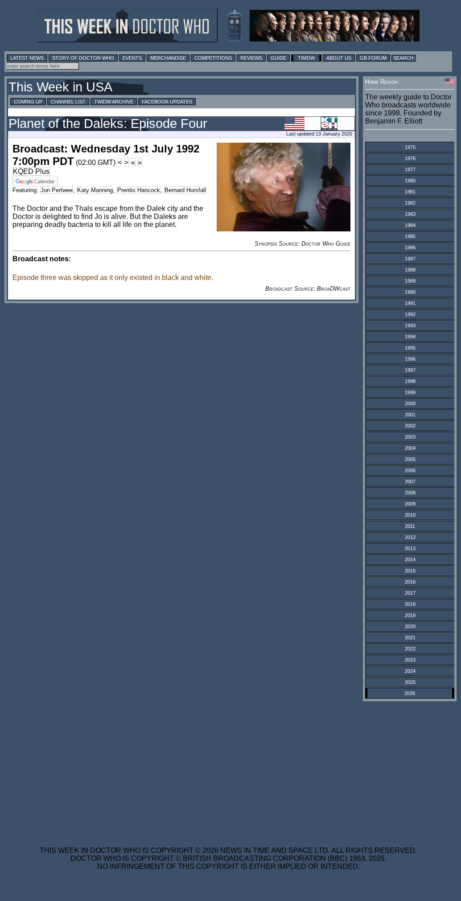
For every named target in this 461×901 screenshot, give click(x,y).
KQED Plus (31, 171)
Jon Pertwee (57, 190)
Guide (278, 58)
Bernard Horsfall (185, 190)
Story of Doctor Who (83, 58)
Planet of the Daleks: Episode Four (107, 123)
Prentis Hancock (138, 190)
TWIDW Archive (113, 101)
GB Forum (373, 58)
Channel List (68, 101)
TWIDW (306, 58)
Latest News (27, 58)
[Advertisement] (228, 768)
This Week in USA (60, 87)
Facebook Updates (167, 101)
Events (132, 58)
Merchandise (168, 58)
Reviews (251, 58)
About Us (338, 58)
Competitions (213, 58)
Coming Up (28, 101)
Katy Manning (95, 190)
